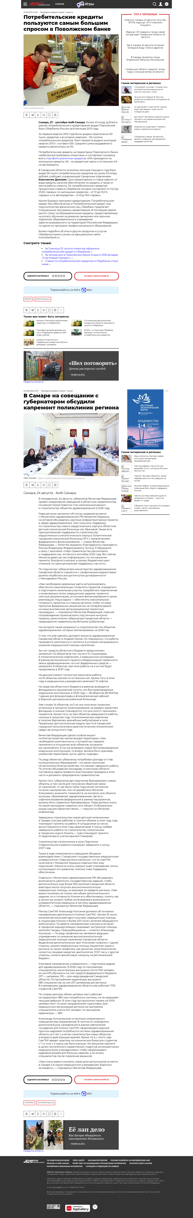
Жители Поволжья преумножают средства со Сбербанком (52, 321)
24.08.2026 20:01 (31, 391)
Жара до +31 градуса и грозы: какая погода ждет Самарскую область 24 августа (145, 34)
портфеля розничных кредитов (66, 158)
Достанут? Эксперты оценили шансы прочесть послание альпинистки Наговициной (151, 119)
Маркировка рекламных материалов (64, 1166)
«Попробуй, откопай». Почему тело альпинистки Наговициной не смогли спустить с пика (151, 89)
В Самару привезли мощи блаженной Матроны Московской (145, 58)
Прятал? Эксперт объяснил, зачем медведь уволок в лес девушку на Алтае (150, 478)
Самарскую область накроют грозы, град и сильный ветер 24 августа (145, 70)
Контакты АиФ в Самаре (140, 1163)
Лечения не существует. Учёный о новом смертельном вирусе (150, 128)
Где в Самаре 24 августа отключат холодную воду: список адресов (145, 46)
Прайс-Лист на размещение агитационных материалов (99, 1163)
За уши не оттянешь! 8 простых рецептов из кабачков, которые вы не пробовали (151, 99)
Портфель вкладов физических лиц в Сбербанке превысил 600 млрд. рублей (51, 332)
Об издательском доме (58, 1160)
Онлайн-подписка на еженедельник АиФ (130, 1160)
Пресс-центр (78, 1160)
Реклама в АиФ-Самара (58, 1163)
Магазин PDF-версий (97, 1160)
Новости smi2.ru (34, 381)
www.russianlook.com (34, 108)
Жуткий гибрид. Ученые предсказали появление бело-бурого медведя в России (151, 488)
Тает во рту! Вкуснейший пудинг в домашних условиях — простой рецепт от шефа (150, 498)
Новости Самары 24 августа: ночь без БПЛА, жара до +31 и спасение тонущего (145, 22)
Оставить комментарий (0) (96, 276)
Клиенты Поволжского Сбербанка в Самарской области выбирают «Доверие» (52, 342)
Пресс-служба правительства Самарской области (61, 478)
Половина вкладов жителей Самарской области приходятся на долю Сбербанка (99, 322)
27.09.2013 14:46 (31, 12)
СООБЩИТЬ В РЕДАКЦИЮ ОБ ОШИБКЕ (102, 1166)
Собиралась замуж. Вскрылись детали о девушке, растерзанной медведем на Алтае (149, 139)
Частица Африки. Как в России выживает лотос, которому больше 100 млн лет (150, 468)
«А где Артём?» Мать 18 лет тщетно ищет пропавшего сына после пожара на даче (150, 109)
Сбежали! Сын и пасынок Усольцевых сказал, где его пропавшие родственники (151, 508)
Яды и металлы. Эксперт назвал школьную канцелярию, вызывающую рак (149, 458)
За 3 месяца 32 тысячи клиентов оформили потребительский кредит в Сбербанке (70, 250)
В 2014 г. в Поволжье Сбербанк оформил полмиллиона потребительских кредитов (98, 332)
